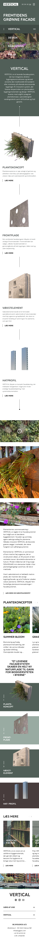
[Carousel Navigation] (32, 817)
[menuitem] (23, 4)
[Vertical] (10, 4)
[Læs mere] (16, 834)
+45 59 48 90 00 (19, 933)
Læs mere (9, 180)
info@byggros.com (19, 931)
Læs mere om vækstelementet (18, 593)
